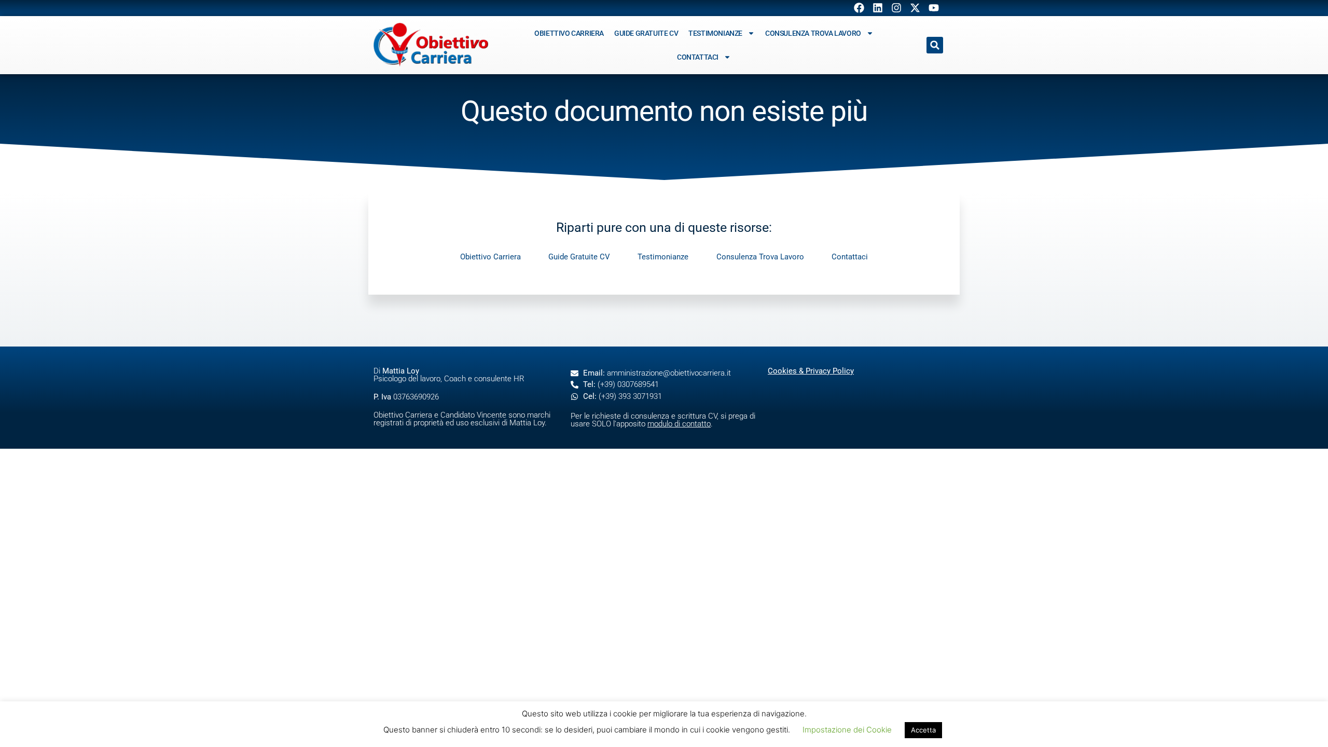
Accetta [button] (923, 730)
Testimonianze (715, 33)
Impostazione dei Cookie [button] (847, 730)
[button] (934, 45)
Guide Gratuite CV (646, 33)
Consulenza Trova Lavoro (813, 33)
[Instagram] (896, 8)
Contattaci (697, 57)
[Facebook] (859, 8)
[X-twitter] (915, 8)
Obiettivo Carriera (569, 33)
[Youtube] (934, 8)
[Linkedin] (878, 8)
